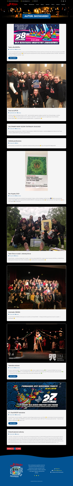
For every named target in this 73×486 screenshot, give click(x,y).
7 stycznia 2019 (12, 414)
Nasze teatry (18, 49)
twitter (36, 475)
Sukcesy (47, 4)
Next (19, 448)
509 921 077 (36, 1)
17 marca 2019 (11, 314)
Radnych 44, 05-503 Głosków (13, 1)
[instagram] (65, 1)
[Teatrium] (12, 4)
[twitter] (63, 1)
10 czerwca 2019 (12, 195)
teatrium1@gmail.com (26, 1)
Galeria (58, 4)
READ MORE (13, 58)
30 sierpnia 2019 (12, 143)
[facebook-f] (61, 1)
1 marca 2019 (11, 367)
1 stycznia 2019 (12, 434)
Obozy (52, 4)
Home (25, 4)
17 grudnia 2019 (12, 49)
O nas (37, 4)
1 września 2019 (12, 128)
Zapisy (42, 4)
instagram (38, 475)
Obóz (17, 143)
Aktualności (31, 4)
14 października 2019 (12, 112)
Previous (9, 448)
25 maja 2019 (11, 255)
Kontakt (63, 4)
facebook (34, 475)
